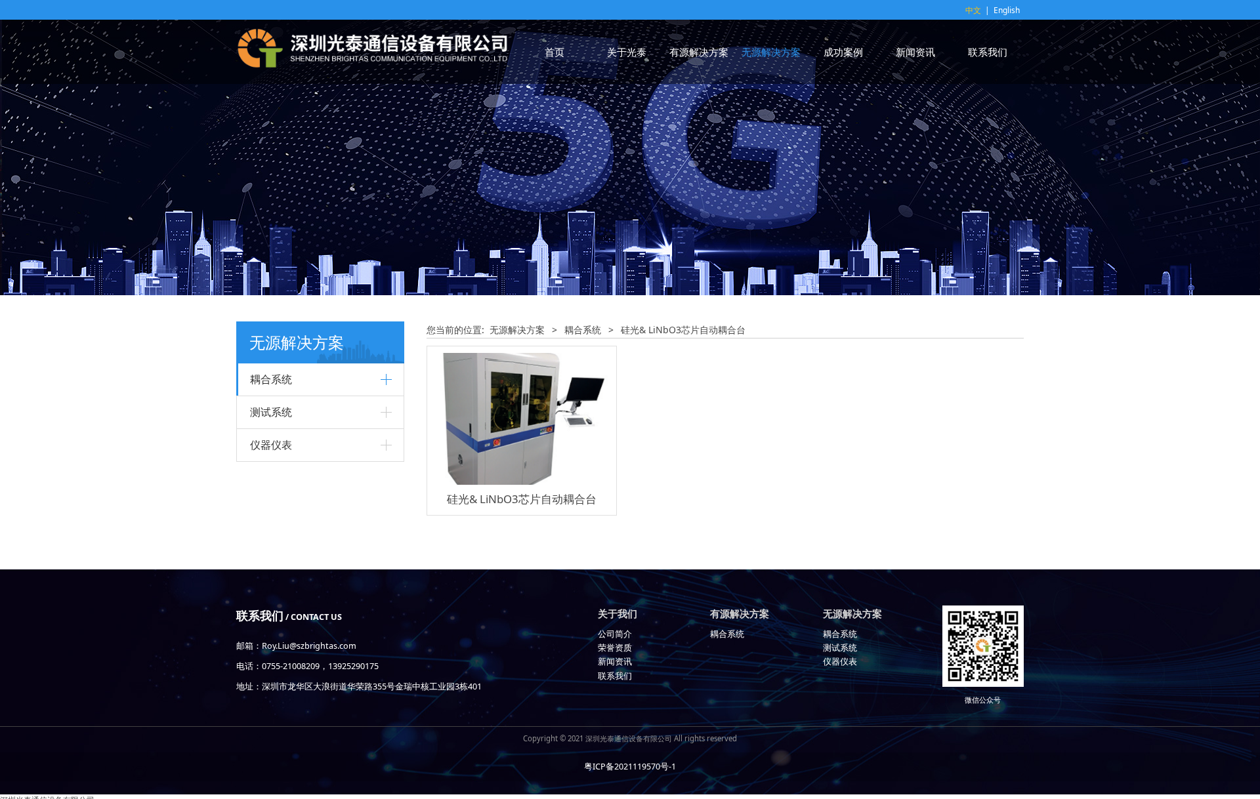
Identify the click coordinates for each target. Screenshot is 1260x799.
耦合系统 (271, 379)
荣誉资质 (615, 647)
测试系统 (271, 412)
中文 (973, 10)
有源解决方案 (698, 51)
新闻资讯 (915, 51)
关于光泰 (626, 51)
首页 (554, 51)
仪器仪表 (271, 445)
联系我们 (987, 51)
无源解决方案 (771, 51)
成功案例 (843, 51)
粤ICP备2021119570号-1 (630, 766)
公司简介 (615, 634)
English (1007, 10)
